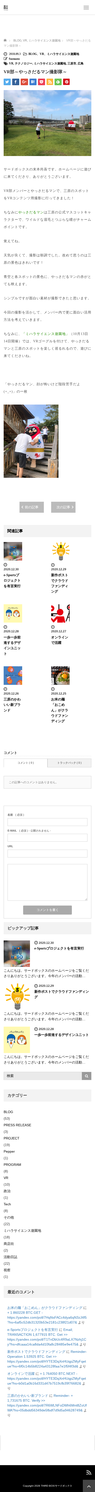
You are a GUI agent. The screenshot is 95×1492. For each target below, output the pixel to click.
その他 (9, 1217)
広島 (81, 63)
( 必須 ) (16, 814)
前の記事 (31, 507)
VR (42, 54)
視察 (7, 1270)
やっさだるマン (31, 212)
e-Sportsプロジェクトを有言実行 (12, 580)
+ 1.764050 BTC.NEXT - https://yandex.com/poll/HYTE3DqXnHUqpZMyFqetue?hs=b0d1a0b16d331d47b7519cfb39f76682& (46, 1378)
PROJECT (11, 1138)
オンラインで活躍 (21, 1374)
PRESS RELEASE (17, 1125)
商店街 (9, 1244)
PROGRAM (12, 1165)
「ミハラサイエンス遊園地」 (45, 334)
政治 (7, 1191)
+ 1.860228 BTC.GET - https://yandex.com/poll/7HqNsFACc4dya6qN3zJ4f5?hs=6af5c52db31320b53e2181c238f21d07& (47, 1317)
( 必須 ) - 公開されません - (29, 830)
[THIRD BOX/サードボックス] (6, 7)
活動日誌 (10, 1257)
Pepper (9, 1151)
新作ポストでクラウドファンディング (36, 1352)
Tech (7, 1204)
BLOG (32, 54)
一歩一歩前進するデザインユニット (61, 1035)
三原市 (71, 63)
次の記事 (63, 507)
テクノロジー (23, 63)
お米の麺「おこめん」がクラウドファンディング (59, 710)
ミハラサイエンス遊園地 (63, 54)
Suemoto (14, 59)
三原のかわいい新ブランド (12, 705)
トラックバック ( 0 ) (69, 762)
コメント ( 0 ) (26, 762)
